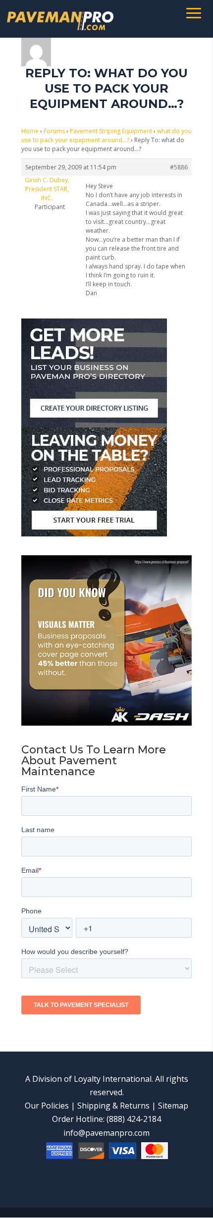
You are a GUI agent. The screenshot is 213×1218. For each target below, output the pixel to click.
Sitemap (173, 1105)
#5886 (179, 167)
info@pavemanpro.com (106, 1132)
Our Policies (47, 1105)
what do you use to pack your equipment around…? (106, 135)
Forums (54, 131)
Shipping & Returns (113, 1105)
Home (30, 131)
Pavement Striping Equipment (111, 131)
